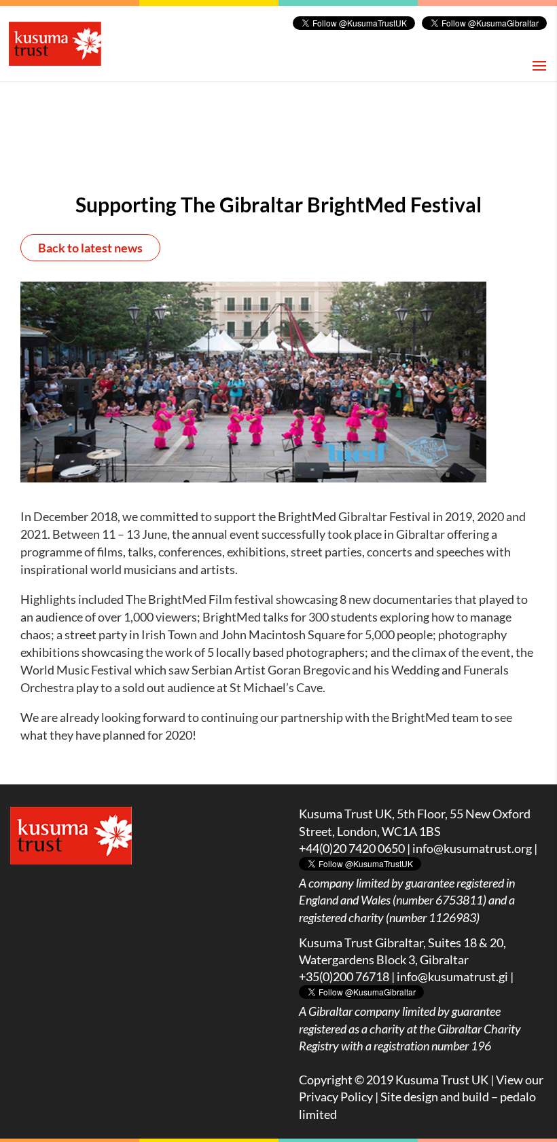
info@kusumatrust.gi (452, 976)
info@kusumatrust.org (472, 848)
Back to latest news (90, 247)
